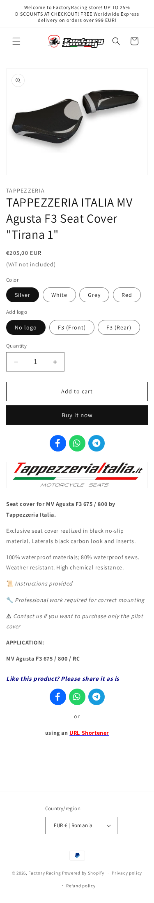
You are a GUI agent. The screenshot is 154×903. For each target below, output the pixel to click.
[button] (16, 41)
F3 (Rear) (118, 327)
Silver (22, 295)
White (59, 295)
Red (127, 295)
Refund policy (80, 886)
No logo (26, 327)
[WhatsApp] (77, 443)
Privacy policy (127, 873)
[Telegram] (96, 443)
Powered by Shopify (83, 873)
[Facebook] (58, 443)
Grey (94, 295)
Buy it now (77, 415)
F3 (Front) (72, 327)
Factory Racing (44, 873)
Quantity (16, 345)
